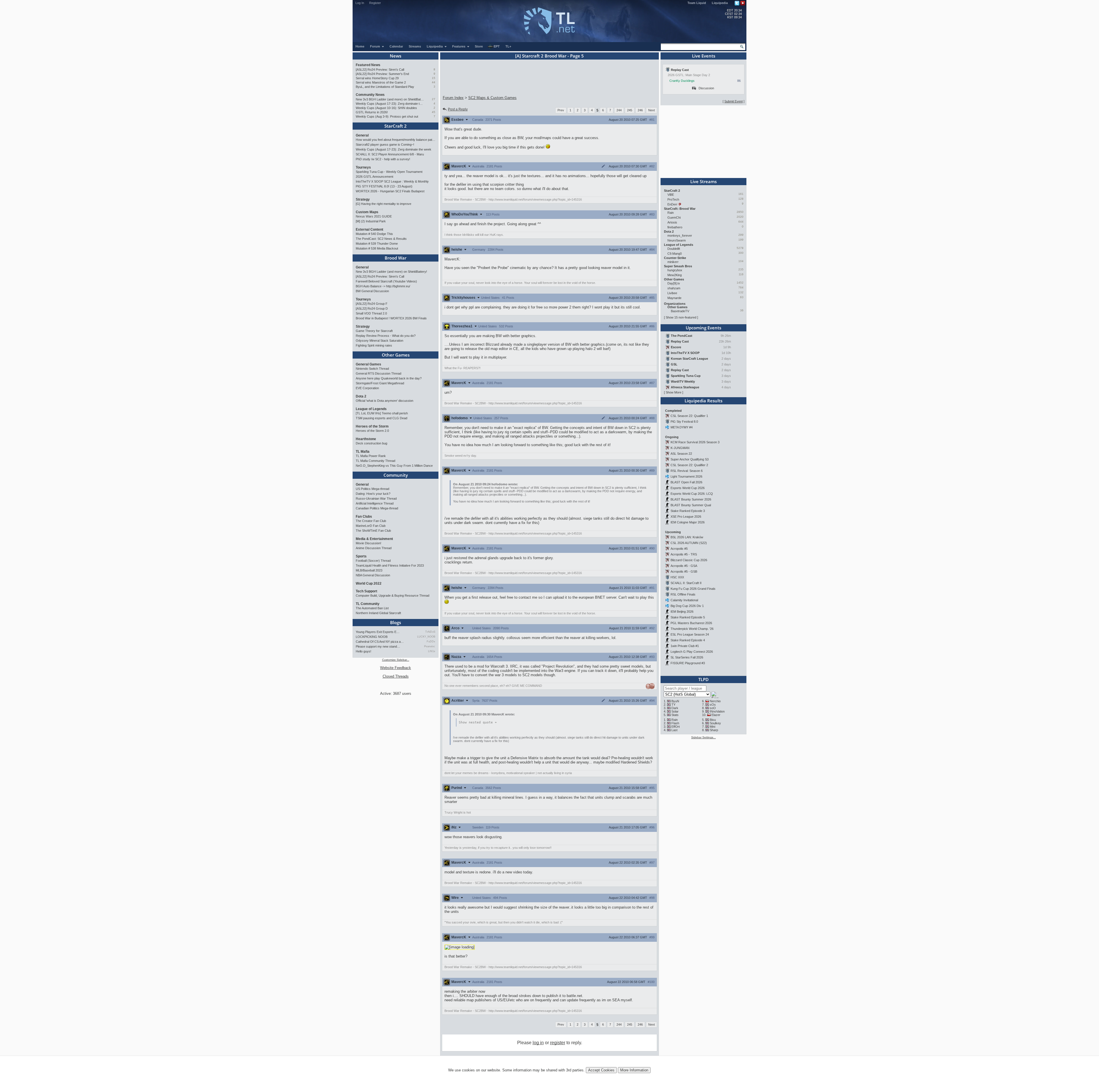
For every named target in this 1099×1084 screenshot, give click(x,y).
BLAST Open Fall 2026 (686, 482)
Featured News (368, 65)
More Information (634, 1070)
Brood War (395, 258)
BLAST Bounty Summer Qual (691, 505)
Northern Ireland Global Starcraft (378, 613)
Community (396, 475)
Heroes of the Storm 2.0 (372, 430)
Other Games (396, 355)
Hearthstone (366, 439)
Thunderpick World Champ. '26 (692, 628)
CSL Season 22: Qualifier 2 (689, 465)
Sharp (714, 730)
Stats (675, 715)
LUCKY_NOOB (426, 636)
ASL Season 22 (681, 453)
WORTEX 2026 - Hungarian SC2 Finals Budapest (390, 191)
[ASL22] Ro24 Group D (372, 308)
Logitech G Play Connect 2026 (692, 651)
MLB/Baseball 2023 (369, 570)
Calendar (396, 46)
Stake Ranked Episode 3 (688, 511)
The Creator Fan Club (371, 521)
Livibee (672, 293)
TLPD (703, 679)
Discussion (706, 88)
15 (433, 78)
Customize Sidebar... (395, 659)
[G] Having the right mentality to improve (383, 203)
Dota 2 (361, 396)
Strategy (363, 199)
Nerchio (715, 701)
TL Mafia (362, 452)
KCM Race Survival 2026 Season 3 (695, 442)
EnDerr (672, 204)
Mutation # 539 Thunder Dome (377, 243)
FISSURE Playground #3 (688, 663)
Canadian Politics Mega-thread (377, 508)
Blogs (395, 622)
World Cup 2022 (369, 583)
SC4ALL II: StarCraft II (686, 583)
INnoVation (717, 711)
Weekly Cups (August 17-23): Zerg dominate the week (390, 103)
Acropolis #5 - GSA (684, 565)
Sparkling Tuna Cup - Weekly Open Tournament (389, 171)
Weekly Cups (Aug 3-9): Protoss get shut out (387, 116)
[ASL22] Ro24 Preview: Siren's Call (380, 69)
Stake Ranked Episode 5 (688, 617)
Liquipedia (720, 3)
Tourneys (363, 167)
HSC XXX (677, 577)
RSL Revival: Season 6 (687, 470)
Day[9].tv (673, 283)
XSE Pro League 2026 (686, 516)
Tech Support (366, 591)
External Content (369, 230)
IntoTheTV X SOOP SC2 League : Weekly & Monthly (392, 181)
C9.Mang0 (674, 253)
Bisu (713, 719)
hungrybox (674, 270)
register (557, 1042)
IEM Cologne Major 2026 (688, 522)
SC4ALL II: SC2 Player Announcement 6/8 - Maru (390, 154)
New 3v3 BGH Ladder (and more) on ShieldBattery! (390, 99)
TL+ (508, 46)
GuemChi (674, 217)
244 (619, 110)
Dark (674, 708)
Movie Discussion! (368, 543)
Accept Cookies (601, 1070)
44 (433, 82)
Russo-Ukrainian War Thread (376, 498)
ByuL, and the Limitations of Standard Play (385, 86)
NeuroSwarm (676, 240)
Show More (673, 392)
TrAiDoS (430, 631)
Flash (675, 723)
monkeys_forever (679, 235)
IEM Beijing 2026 (682, 611)
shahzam (673, 288)
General (362, 135)
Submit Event (733, 101)
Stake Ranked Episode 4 (688, 640)
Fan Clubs (364, 517)
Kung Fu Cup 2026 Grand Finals (693, 588)
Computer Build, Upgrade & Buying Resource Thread (392, 595)
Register (375, 3)
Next (651, 110)
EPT (497, 46)
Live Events (703, 56)
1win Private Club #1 (685, 646)
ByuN (675, 701)
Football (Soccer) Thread (373, 560)
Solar (675, 711)
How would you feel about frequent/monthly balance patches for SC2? (395, 139)
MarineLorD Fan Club (371, 525)
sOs (713, 704)
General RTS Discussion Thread (378, 373)
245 (629, 110)
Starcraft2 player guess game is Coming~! (385, 144)
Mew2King (674, 275)
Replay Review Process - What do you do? (386, 335)
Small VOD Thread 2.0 (371, 313)
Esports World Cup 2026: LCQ (692, 493)
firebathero (674, 227)
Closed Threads (396, 676)
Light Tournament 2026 (686, 476)
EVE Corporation (367, 388)
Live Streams (703, 181)
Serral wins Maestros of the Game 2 (381, 82)
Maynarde (674, 298)
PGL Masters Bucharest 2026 (691, 623)
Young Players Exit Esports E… (378, 632)
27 (433, 99)
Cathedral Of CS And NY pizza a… (380, 641)
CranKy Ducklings (682, 80)
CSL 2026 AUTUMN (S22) (689, 543)
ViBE (670, 194)
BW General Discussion (372, 291)
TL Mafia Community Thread (375, 460)
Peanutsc (429, 646)
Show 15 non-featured (681, 317)
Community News (370, 95)
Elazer (715, 715)
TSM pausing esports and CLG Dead (381, 418)
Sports (361, 556)
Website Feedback (395, 668)
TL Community (367, 604)
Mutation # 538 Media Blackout (377, 248)
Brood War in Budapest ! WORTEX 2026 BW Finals (391, 318)
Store (479, 46)
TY (673, 704)
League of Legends (371, 409)
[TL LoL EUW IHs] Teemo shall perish (382, 413)
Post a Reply (458, 109)
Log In (359, 3)
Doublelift (673, 248)
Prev (561, 110)
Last (674, 730)
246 (640, 110)
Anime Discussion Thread (374, 548)
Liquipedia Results (703, 400)
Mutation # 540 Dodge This (374, 234)
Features (459, 46)
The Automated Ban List (372, 608)
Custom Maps (367, 212)
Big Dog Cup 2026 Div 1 (687, 606)
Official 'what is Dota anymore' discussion (384, 400)
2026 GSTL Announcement (374, 176)
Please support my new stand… (378, 646)
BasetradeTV (680, 311)
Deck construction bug (371, 443)
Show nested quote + (478, 722)
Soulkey (715, 723)
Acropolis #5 (679, 548)
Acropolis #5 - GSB (684, 571)
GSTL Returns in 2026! (372, 112)
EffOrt (675, 726)
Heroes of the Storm (372, 426)
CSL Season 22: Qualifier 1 (689, 416)
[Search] (742, 46)
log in (538, 1042)
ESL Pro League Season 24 (690, 634)
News (395, 56)
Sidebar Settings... (703, 737)
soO (713, 708)
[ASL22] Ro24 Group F (372, 303)
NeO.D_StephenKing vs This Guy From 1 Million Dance (394, 465)
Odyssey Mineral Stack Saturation (379, 340)
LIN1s (431, 651)
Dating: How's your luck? (373, 493)
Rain (670, 212)
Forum (375, 46)
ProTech (673, 199)
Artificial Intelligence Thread (375, 503)
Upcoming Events (703, 328)
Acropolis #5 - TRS (684, 554)
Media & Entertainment (374, 539)
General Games (368, 364)
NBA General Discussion (373, 575)
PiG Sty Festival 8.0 (684, 421)
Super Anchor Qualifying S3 (690, 459)
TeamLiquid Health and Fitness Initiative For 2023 (390, 565)
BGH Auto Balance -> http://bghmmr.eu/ (383, 286)
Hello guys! (363, 651)
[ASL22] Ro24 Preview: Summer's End (382, 74)
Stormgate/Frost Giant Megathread (380, 383)
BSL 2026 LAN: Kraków (687, 537)
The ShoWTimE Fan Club (373, 530)
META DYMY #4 (682, 427)
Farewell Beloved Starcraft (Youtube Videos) (386, 281)
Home (359, 46)
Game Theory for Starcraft (374, 331)
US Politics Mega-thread (372, 488)
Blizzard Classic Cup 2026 (689, 560)
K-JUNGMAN (680, 448)
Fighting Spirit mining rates (374, 345)
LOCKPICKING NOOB (372, 636)
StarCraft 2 (395, 126)
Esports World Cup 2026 (688, 488)
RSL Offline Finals (683, 594)
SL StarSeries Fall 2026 (687, 657)
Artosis (672, 222)
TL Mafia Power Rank (371, 456)
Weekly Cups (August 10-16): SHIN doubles (386, 108)
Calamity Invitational (684, 600)
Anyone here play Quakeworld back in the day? (389, 378)
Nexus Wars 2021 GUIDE (374, 216)
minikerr (673, 262)
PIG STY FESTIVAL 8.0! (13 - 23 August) (384, 186)
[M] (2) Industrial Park (371, 221)
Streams (415, 46)
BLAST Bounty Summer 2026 (691, 499)
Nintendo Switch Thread (372, 368)
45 (433, 112)
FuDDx (431, 641)
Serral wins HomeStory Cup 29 (377, 78)
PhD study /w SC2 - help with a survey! (383, 159)
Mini (712, 726)
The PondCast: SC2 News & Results (381, 238)
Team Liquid (696, 3)
